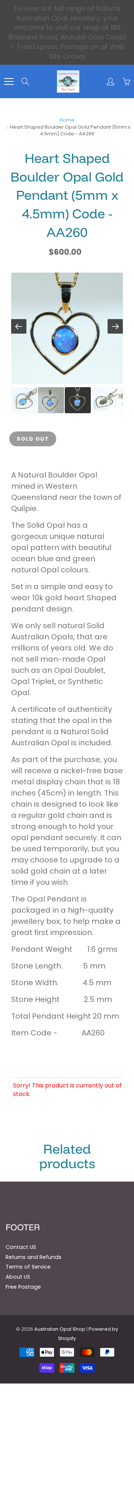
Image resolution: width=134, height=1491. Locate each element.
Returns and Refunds (33, 1257)
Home (67, 119)
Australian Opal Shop (59, 1329)
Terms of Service (28, 1266)
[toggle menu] (8, 81)
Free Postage (23, 1287)
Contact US (21, 1247)
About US (18, 1276)
